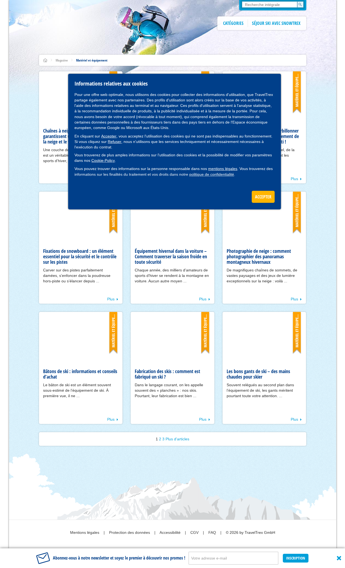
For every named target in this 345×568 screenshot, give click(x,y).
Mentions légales (85, 532)
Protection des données (130, 532)
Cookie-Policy (103, 160)
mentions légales (222, 168)
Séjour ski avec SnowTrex (276, 23)
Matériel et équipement (91, 60)
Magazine (62, 60)
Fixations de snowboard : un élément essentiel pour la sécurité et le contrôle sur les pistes (79, 256)
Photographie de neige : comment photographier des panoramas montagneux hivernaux (259, 256)
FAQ (212, 532)
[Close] (339, 558)
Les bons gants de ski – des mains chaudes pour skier (258, 374)
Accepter (108, 136)
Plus (294, 179)
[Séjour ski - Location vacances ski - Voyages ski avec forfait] (45, 60)
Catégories (233, 23)
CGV (195, 532)
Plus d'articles (177, 439)
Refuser (114, 141)
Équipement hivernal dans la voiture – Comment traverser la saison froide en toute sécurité (171, 256)
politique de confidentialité (211, 174)
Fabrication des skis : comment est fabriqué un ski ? (167, 374)
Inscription (295, 558)
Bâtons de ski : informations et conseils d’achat (80, 374)
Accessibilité (171, 532)
